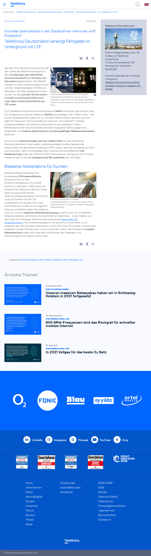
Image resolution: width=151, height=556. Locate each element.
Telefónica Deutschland (26, 12)
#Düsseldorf (24, 260)
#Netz (65, 260)
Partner (30, 510)
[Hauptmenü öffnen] (4, 4)
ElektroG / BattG (108, 496)
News (29, 524)
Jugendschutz (106, 510)
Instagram (60, 440)
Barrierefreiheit (107, 515)
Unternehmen (34, 487)
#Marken (48, 260)
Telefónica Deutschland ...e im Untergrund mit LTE (97, 12)
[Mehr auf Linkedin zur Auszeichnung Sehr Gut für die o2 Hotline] (71, 462)
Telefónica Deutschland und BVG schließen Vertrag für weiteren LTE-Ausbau (123, 85)
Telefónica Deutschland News (50, 12)
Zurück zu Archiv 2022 (14, 21)
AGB (101, 487)
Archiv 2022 (69, 12)
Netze (29, 492)
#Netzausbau (73, 260)
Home (29, 483)
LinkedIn (37, 440)
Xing (125, 440)
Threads (83, 440)
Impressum (104, 519)
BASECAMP (105, 483)
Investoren (32, 506)
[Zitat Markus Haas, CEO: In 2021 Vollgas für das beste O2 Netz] (74, 352)
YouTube (105, 440)
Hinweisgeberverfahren (111, 506)
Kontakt (102, 492)
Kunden (30, 501)
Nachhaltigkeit (34, 496)
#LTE (42, 260)
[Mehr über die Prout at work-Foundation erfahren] (124, 462)
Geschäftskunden (70, 487)
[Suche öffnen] (137, 4)
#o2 (81, 260)
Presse (29, 519)
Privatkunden (68, 483)
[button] (81, 58)
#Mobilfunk (57, 260)
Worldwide (66, 492)
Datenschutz (105, 501)
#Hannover (34, 260)
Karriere (30, 515)
